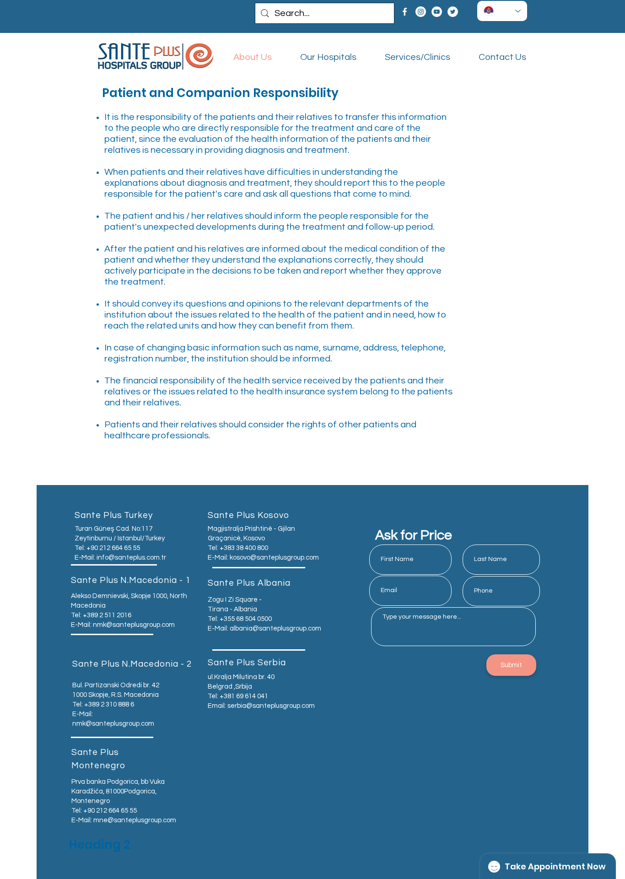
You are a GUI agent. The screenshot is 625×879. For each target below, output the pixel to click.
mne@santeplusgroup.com (134, 820)
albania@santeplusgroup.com (275, 628)
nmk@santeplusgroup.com (134, 624)
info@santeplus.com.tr (131, 557)
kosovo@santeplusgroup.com (274, 557)
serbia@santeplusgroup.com (271, 705)
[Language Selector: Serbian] (502, 11)
